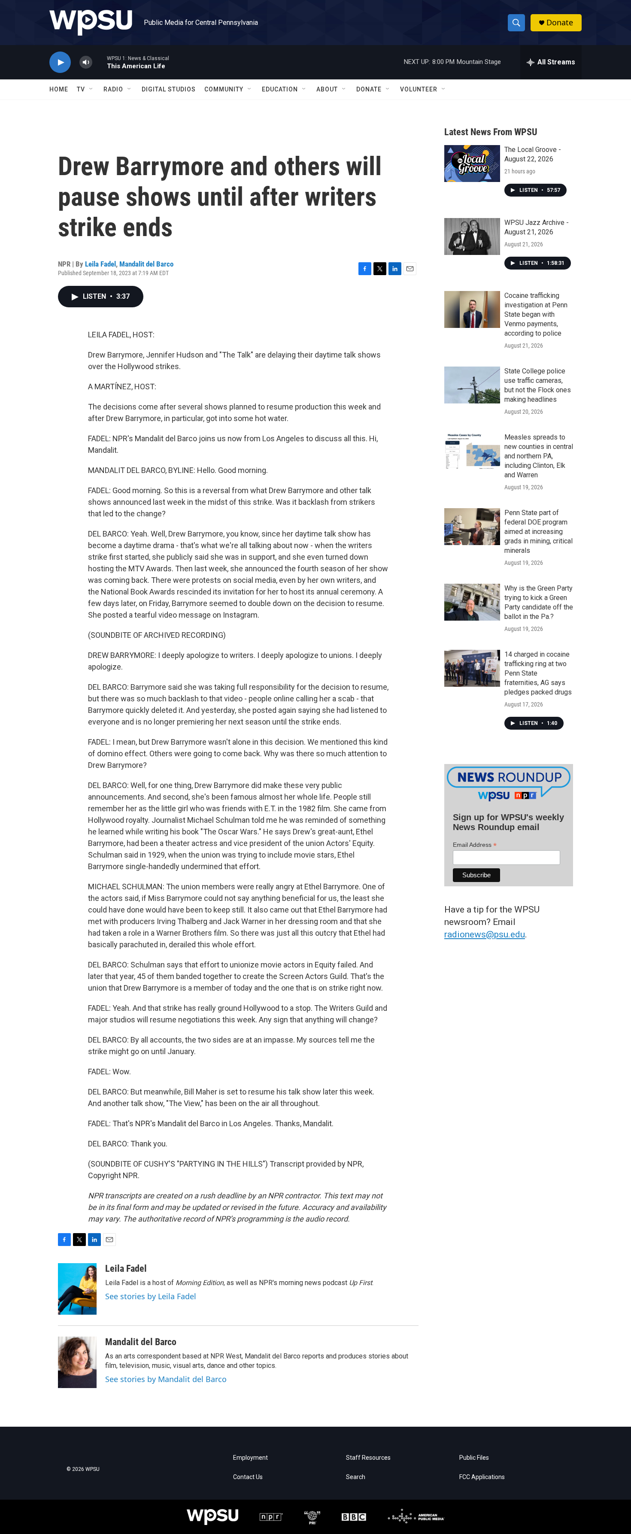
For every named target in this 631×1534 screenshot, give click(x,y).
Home (58, 89)
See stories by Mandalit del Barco (166, 1379)
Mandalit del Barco (146, 264)
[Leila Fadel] (77, 1289)
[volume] (86, 62)
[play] (60, 62)
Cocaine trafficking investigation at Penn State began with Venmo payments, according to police (535, 314)
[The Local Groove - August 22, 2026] (472, 163)
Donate (559, 22)
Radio (113, 89)
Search (355, 1477)
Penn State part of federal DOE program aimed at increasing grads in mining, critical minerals (538, 532)
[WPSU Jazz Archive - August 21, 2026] (472, 236)
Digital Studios (169, 89)
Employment (250, 1458)
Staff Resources (368, 1458)
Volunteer (418, 89)
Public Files (474, 1458)
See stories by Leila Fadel (150, 1296)
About (327, 89)
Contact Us (248, 1477)
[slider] (99, 62)
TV (81, 89)
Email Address (475, 845)
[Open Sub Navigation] (91, 89)
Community (223, 89)
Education (280, 89)
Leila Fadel (100, 264)
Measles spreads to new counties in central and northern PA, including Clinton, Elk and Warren (538, 456)
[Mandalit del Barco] (77, 1362)
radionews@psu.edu (484, 934)
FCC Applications (482, 1477)
